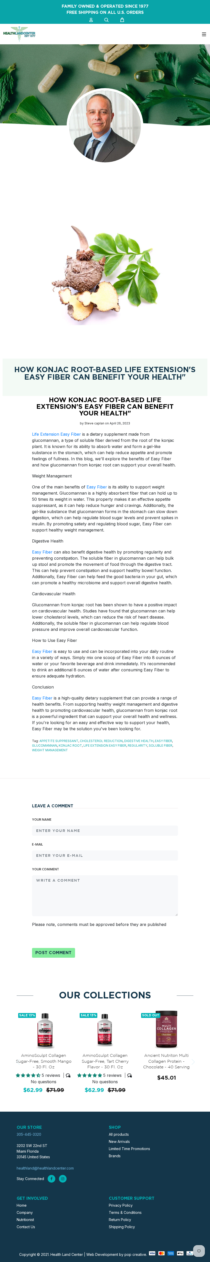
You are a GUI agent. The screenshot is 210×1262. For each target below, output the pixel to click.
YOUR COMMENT (45, 869)
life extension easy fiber (104, 745)
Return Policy (120, 1219)
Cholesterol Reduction (101, 741)
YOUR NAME (41, 820)
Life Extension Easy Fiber (56, 434)
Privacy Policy (121, 1205)
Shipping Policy (122, 1227)
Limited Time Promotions (129, 1148)
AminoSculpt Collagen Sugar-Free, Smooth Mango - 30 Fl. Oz (43, 1061)
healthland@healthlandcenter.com (45, 1168)
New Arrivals (119, 1141)
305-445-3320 (29, 1134)
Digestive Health (138, 741)
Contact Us (26, 1227)
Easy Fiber (97, 486)
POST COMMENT (53, 953)
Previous (18, 1062)
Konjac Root (70, 745)
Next (192, 1062)
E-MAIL (37, 845)
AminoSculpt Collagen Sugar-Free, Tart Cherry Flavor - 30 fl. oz (105, 1061)
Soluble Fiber (160, 745)
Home (22, 1205)
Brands (115, 1156)
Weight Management (50, 750)
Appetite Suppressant (58, 741)
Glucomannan (44, 745)
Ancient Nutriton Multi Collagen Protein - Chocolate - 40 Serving (166, 1061)
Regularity (137, 745)
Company (25, 1212)
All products (119, 1134)
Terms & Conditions (125, 1212)
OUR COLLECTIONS (105, 995)
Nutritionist (25, 1219)
